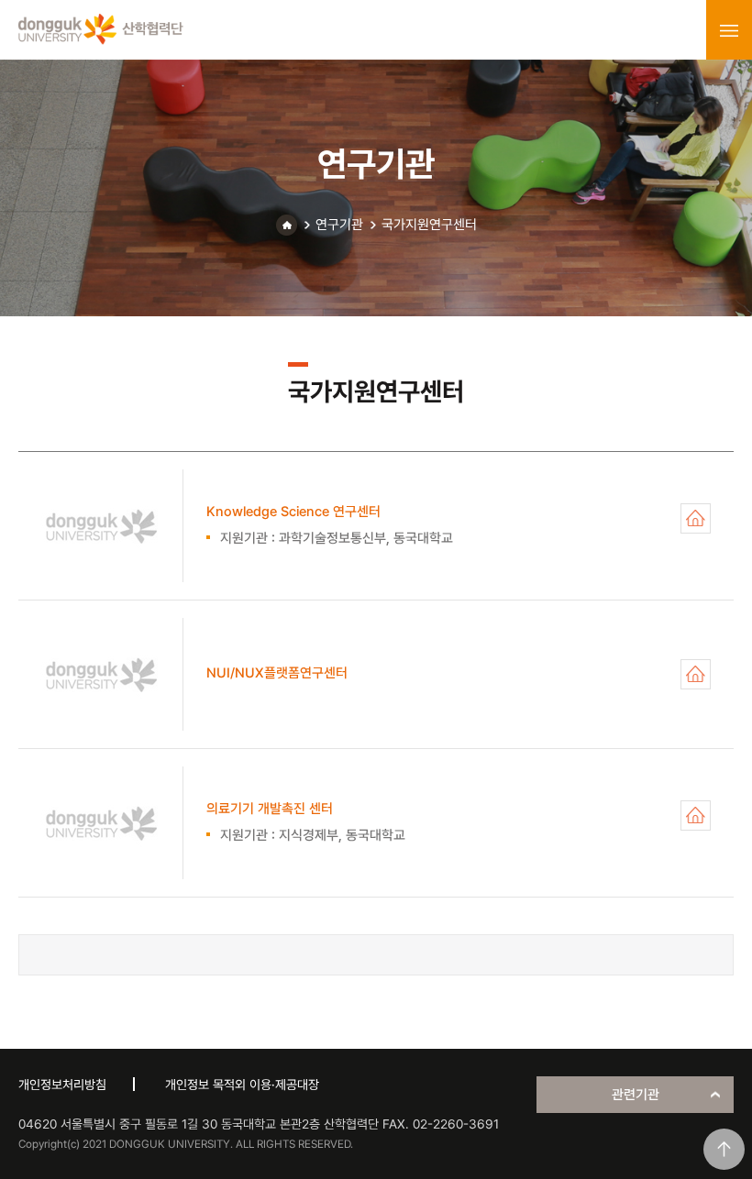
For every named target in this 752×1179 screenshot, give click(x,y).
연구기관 (339, 224)
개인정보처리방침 (62, 1084)
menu (729, 30)
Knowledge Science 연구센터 (695, 518)
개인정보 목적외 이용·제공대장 (242, 1084)
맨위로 (724, 1149)
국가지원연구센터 (429, 224)
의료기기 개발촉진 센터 (695, 815)
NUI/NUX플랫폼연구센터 (695, 674)
